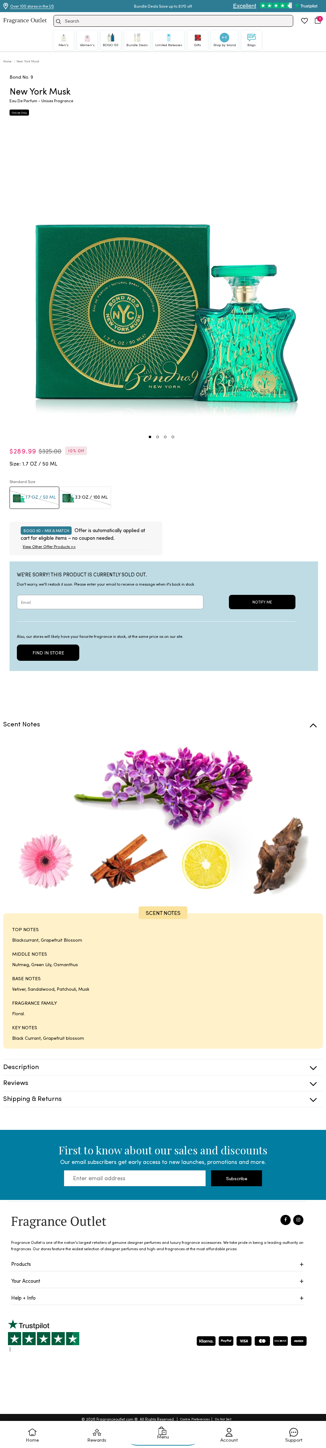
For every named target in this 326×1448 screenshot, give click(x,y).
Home (7, 61)
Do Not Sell (223, 1418)
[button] (317, 20)
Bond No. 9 (21, 77)
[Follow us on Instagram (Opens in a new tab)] (298, 1220)
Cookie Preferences (195, 1418)
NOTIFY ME (262, 601)
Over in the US (32, 6)
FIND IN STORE (48, 653)
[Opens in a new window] (43, 1335)
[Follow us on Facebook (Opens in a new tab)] (285, 1220)
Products (21, 1263)
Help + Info (23, 1297)
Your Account (25, 1280)
